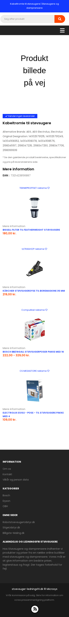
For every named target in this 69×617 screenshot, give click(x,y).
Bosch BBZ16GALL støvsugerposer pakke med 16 (33, 351)
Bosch (6, 495)
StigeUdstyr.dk (11, 527)
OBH (5, 506)
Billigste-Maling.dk (13, 533)
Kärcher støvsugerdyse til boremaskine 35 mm (34, 290)
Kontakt (7, 474)
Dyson (6, 501)
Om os (7, 469)
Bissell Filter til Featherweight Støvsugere (31, 229)
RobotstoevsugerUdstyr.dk (19, 522)
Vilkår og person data (16, 479)
